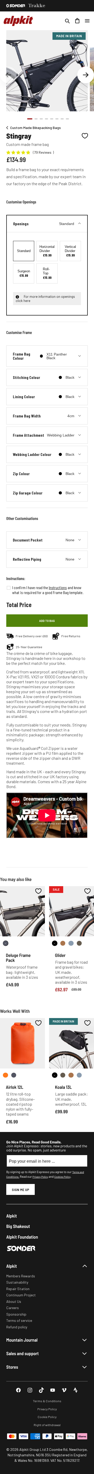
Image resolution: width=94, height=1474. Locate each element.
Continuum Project (21, 1295)
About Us (13, 1301)
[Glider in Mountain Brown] (63, 943)
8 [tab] (67, 118)
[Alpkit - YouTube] (52, 1390)
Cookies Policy (62, 1176)
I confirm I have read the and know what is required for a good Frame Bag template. (47, 590)
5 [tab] (51, 118)
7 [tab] (62, 118)
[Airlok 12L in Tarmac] (13, 1075)
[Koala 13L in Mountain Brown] (71, 1075)
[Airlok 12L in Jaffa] (5, 1075)
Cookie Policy (47, 1417)
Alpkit (11, 1215)
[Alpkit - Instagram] (30, 1390)
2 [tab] (36, 118)
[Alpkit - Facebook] (18, 1390)
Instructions (58, 587)
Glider (60, 955)
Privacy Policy (40, 1176)
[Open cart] (77, 21)
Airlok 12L (15, 1087)
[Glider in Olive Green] (79, 943)
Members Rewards (20, 1276)
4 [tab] (46, 118)
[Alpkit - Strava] (75, 1390)
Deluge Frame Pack (18, 957)
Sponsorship (16, 1314)
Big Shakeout (18, 1226)
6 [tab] (56, 118)
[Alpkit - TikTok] (41, 1390)
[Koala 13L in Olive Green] (63, 1075)
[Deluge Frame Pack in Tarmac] (5, 943)
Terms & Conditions (47, 1401)
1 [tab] (29, 118)
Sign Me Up (20, 1189)
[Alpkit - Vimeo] (64, 1390)
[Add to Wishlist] (85, 136)
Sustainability (17, 1282)
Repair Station (18, 1288)
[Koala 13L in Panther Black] (54, 1075)
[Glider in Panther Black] (54, 943)
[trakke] (36, 5)
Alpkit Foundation (22, 1236)
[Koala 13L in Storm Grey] (79, 1075)
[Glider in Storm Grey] (71, 943)
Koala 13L (63, 1087)
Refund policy (16, 1327)
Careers (12, 1307)
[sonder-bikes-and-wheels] (15, 5)
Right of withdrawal (47, 1425)
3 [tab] (41, 118)
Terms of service (19, 1320)
